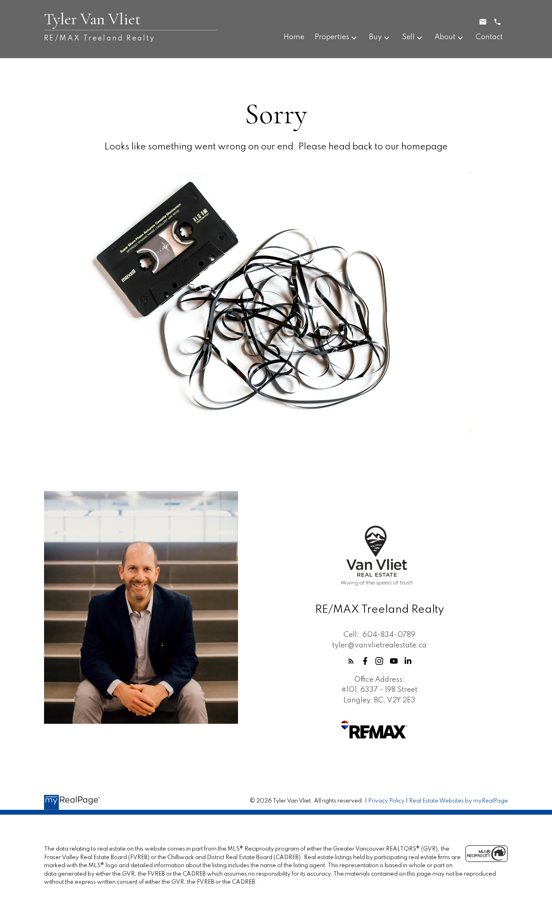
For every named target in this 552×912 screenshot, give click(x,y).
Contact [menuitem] (489, 37)
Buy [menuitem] (375, 37)
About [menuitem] (444, 37)
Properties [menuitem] (332, 37)
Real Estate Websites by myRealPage (458, 801)
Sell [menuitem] (408, 37)
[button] (351, 661)
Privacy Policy (386, 801)
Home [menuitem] (294, 37)
